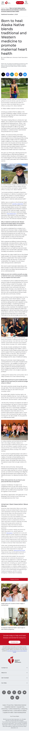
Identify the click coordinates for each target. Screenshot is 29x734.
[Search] (26, 2)
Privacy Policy (10, 705)
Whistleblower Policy (8, 710)
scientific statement (17, 204)
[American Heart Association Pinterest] (17, 697)
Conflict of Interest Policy (14, 708)
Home (3, 8)
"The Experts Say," (11, 213)
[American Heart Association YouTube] (25, 692)
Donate (21, 2)
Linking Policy (24, 708)
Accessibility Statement (10, 706)
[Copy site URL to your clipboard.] (21, 74)
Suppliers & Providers (8, 712)
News (7, 8)
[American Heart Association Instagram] (9, 692)
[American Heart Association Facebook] (4, 692)
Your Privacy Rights (14, 716)
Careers (4, 705)
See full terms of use (19, 550)
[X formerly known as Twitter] (14, 692)
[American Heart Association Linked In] (12, 697)
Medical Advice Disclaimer (20, 705)
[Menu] (2, 2)
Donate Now (14, 642)
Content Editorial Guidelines (20, 710)
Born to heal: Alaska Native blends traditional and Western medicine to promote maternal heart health (13, 9)
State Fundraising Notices (20, 712)
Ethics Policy (5, 708)
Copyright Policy (20, 706)
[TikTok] (19, 692)
